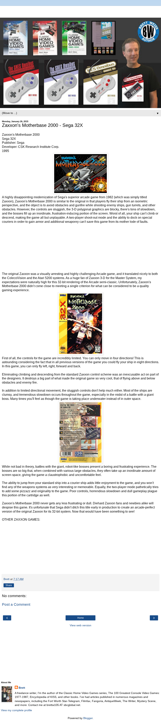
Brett (22, 687)
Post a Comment (16, 604)
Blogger (88, 718)
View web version (80, 625)
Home (80, 618)
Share (8, 585)
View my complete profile (16, 710)
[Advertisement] (80, 11)
